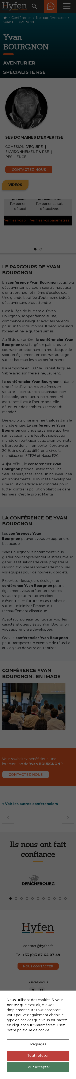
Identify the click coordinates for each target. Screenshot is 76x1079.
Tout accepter (38, 1067)
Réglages (38, 1044)
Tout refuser (38, 1056)
